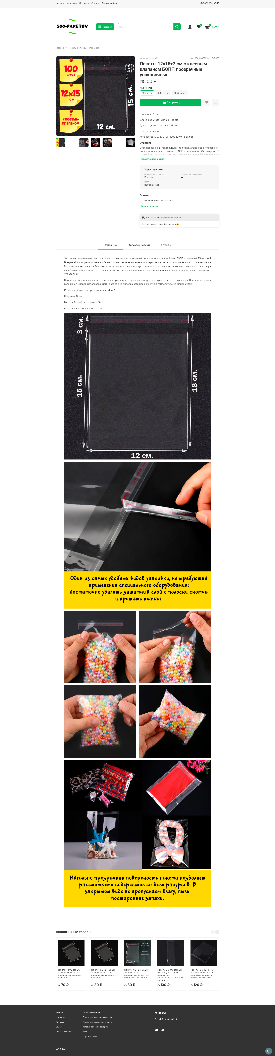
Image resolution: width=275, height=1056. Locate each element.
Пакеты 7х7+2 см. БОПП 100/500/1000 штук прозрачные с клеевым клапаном (70, 973)
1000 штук (179, 92)
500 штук (163, 92)
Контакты (72, 3)
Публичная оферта (91, 1012)
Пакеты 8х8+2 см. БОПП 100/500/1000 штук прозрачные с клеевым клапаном (103, 973)
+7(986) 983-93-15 (209, 3)
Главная (60, 47)
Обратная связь (90, 1036)
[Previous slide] (60, 96)
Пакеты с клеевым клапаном (84, 47)
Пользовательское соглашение (97, 1022)
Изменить (178, 217)
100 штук (147, 92)
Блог (85, 1031)
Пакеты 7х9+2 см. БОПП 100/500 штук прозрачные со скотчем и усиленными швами (137, 973)
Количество (146, 87)
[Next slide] (130, 96)
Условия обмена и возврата (95, 1026)
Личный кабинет (110, 3)
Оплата (95, 3)
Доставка (84, 3)
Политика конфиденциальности (97, 1017)
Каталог (60, 3)
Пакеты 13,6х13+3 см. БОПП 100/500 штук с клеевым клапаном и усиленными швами (201, 973)
